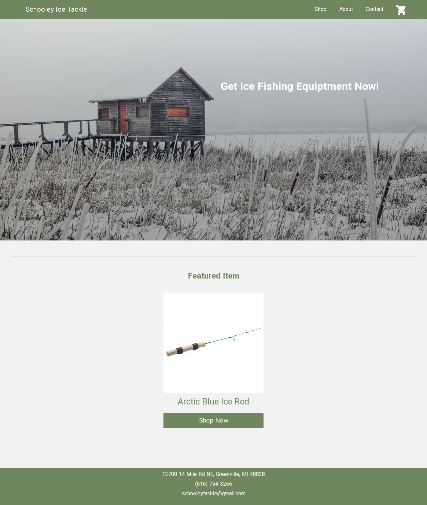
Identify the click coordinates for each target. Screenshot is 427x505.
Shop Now (213, 420)
